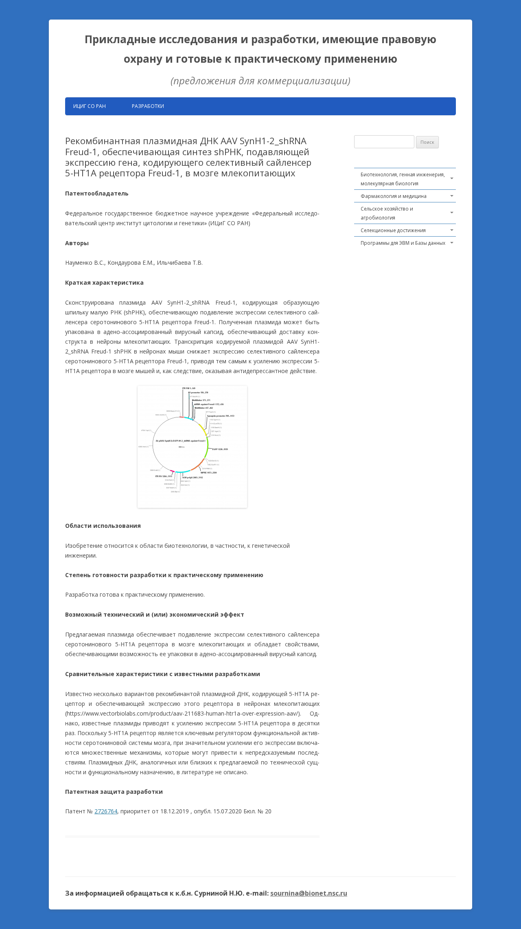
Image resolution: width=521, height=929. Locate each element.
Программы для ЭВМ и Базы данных (403, 242)
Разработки (148, 106)
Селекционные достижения (393, 230)
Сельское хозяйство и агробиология (387, 213)
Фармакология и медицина (394, 196)
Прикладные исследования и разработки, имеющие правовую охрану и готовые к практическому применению (260, 49)
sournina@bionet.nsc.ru (308, 893)
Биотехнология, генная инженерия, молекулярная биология (403, 179)
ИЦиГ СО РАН (89, 106)
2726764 (105, 811)
